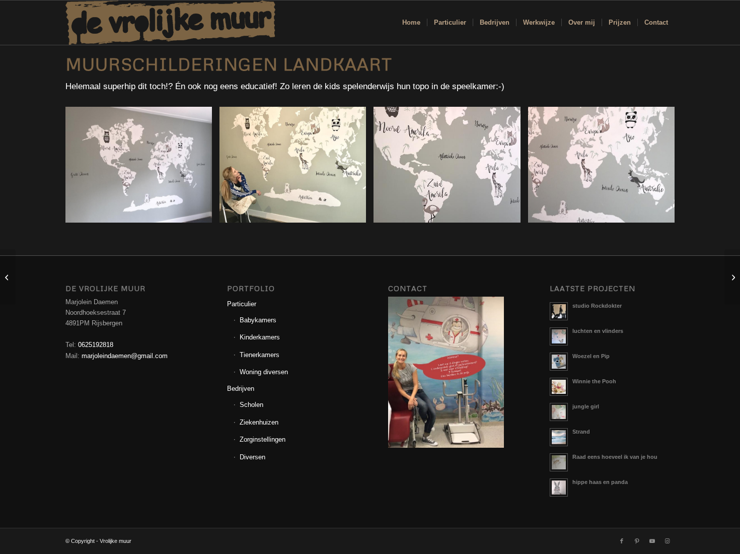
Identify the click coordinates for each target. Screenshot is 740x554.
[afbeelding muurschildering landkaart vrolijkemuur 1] (142, 168)
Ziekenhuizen (259, 422)
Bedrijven (240, 388)
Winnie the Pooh (594, 381)
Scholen (251, 404)
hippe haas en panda (600, 482)
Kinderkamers (260, 337)
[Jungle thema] (8, 277)
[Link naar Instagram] (667, 540)
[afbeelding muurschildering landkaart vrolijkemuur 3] (451, 168)
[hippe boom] (732, 277)
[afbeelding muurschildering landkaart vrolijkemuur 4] (605, 168)
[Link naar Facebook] (621, 540)
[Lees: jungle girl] (559, 412)
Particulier (241, 304)
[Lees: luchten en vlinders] (559, 336)
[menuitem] (411, 23)
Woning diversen (264, 372)
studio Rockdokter (597, 306)
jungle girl (585, 406)
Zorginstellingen (262, 439)
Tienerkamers (259, 355)
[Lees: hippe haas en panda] (559, 487)
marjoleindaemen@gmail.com (125, 356)
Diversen (252, 457)
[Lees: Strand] (559, 437)
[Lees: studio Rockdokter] (559, 311)
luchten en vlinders (597, 331)
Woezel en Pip (591, 356)
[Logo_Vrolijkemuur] (170, 23)
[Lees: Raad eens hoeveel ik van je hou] (559, 462)
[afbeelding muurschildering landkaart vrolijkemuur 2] (296, 168)
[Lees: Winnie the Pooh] (559, 387)
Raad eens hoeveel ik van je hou (614, 457)
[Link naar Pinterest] (636, 540)
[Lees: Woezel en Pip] (559, 362)
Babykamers (258, 320)
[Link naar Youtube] (651, 540)
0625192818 (95, 345)
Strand (581, 432)
